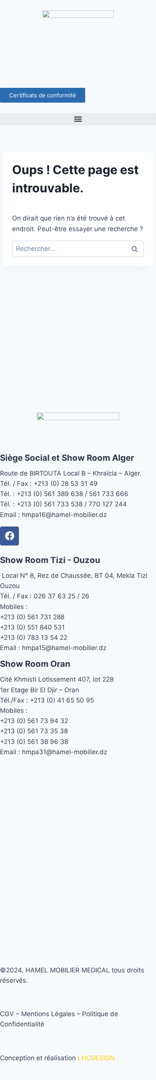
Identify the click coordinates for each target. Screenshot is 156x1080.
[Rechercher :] (78, 248)
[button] (78, 119)
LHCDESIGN (96, 1058)
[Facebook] (9, 536)
